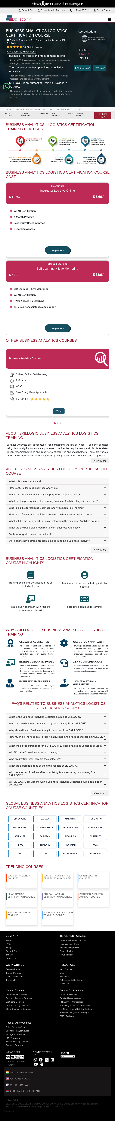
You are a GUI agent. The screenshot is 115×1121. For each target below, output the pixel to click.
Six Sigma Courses (15, 1002)
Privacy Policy (66, 951)
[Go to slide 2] (57, 423)
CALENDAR (44, 113)
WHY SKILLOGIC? (56, 114)
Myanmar (70, 845)
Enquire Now (82, 67)
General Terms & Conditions (73, 940)
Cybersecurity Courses (16, 994)
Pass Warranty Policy (70, 944)
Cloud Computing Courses (18, 1009)
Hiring (8, 947)
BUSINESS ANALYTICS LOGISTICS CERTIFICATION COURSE (53, 109)
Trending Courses (80, 114)
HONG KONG (95, 819)
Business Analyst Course (17, 1031)
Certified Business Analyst (72, 998)
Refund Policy (66, 955)
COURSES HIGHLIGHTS (25, 114)
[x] (47, 1060)
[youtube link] (36, 1064)
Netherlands (70, 827)
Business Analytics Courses (19, 998)
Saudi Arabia (70, 853)
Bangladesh (95, 827)
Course (18, 109)
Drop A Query (103, 10)
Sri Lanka (20, 836)
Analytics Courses (14, 1045)
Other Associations (15, 976)
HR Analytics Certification (71, 1002)
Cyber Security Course (16, 1027)
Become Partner (13, 969)
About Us (10, 940)
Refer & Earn (27, 10)
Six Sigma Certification (16, 1034)
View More (100, 460)
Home (8, 109)
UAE (45, 853)
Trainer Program (13, 973)
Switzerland (20, 827)
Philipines (95, 836)
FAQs (8, 944)
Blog (62, 973)
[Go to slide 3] (60, 423)
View (59, 411)
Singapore (20, 819)
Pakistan (45, 836)
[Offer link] (57, 3)
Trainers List (12, 980)
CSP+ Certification (68, 994)
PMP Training (67, 1016)
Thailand (45, 845)
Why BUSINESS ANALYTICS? (21, 52)
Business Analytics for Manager (74, 1012)
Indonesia (70, 836)
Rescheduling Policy (69, 947)
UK (19, 853)
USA (95, 845)
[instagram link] (35, 1060)
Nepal (20, 845)
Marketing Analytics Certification (75, 1005)
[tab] (57, 481)
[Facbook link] (41, 1060)
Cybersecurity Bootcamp (71, 980)
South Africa (45, 827)
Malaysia (70, 819)
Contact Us (11, 958)
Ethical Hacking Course (17, 1041)
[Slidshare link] (42, 1064)
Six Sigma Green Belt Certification (76, 1009)
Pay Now (99, 67)
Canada (45, 819)
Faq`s (70, 113)
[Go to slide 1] (55, 423)
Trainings (10, 955)
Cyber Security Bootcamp (53, 10)
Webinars (64, 976)
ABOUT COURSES (8, 114)
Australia (95, 853)
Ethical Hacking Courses (17, 1005)
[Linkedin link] (52, 1060)
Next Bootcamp (67, 969)
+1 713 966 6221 (81, 10)
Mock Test (64, 983)
